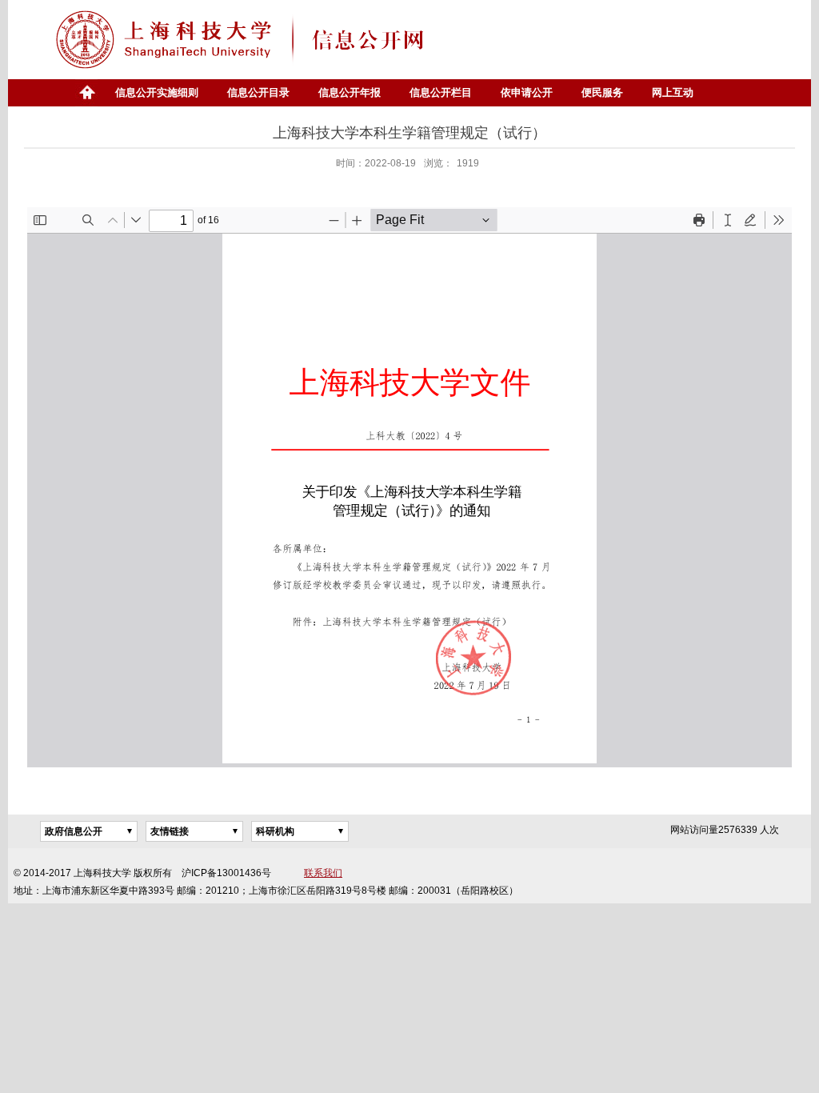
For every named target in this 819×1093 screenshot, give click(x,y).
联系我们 (323, 873)
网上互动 (672, 92)
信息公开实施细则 (156, 92)
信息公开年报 (349, 92)
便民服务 (602, 92)
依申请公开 (527, 92)
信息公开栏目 (441, 92)
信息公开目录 (258, 92)
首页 (86, 92)
